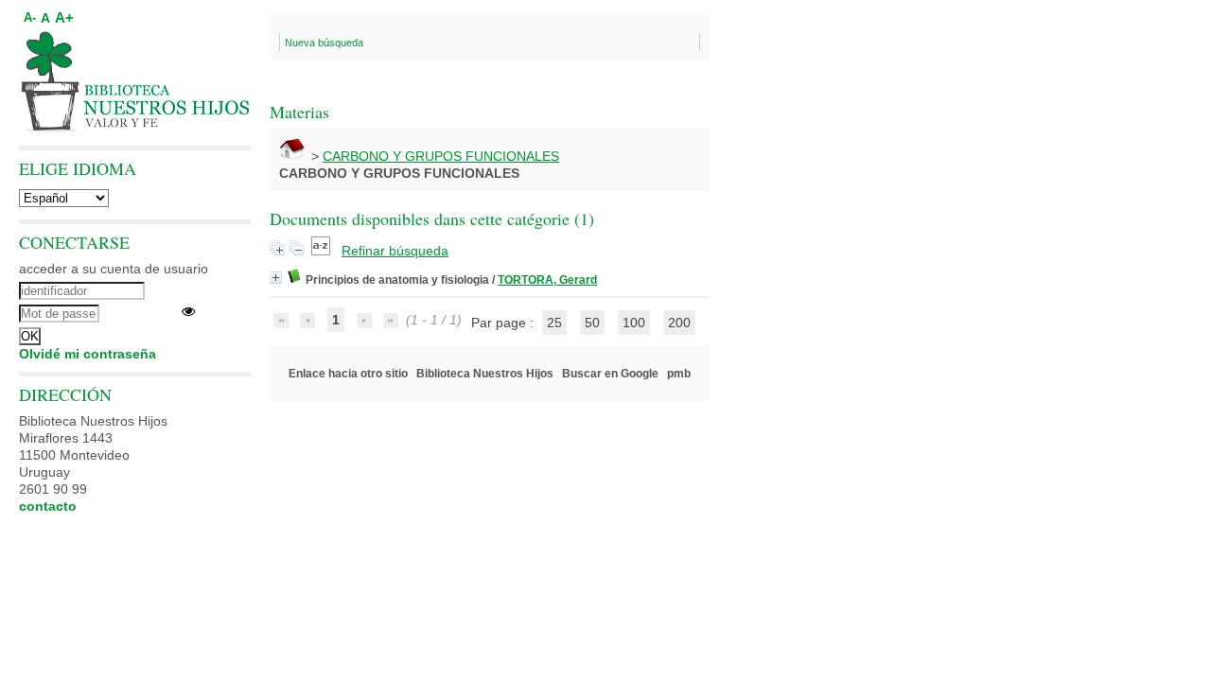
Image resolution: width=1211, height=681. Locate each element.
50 (592, 322)
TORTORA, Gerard (547, 280)
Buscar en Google (610, 373)
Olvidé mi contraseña (87, 353)
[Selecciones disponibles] (322, 250)
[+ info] (276, 277)
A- (30, 18)
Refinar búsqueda (395, 250)
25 (554, 322)
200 (679, 322)
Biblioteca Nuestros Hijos (484, 373)
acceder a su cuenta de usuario (113, 268)
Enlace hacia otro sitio (348, 373)
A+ (64, 17)
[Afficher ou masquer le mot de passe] (188, 311)
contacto (48, 506)
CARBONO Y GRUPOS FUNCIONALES (441, 156)
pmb (679, 373)
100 (634, 322)
